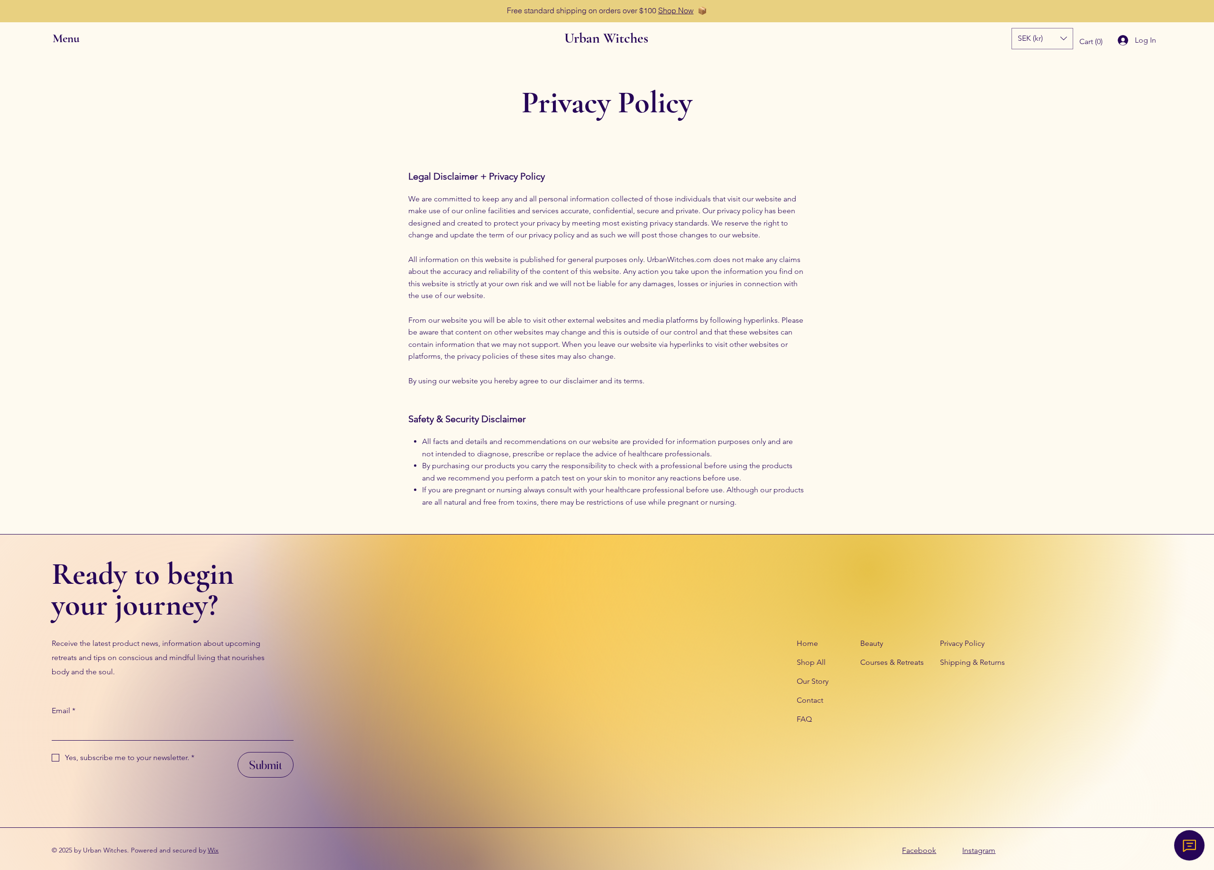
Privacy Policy (962, 643)
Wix (213, 850)
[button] (74, 38)
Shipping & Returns (972, 662)
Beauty (871, 643)
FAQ (804, 719)
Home (807, 643)
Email (63, 710)
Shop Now (676, 10)
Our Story (812, 681)
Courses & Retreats (892, 662)
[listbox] (1042, 38)
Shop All (811, 662)
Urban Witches (606, 38)
